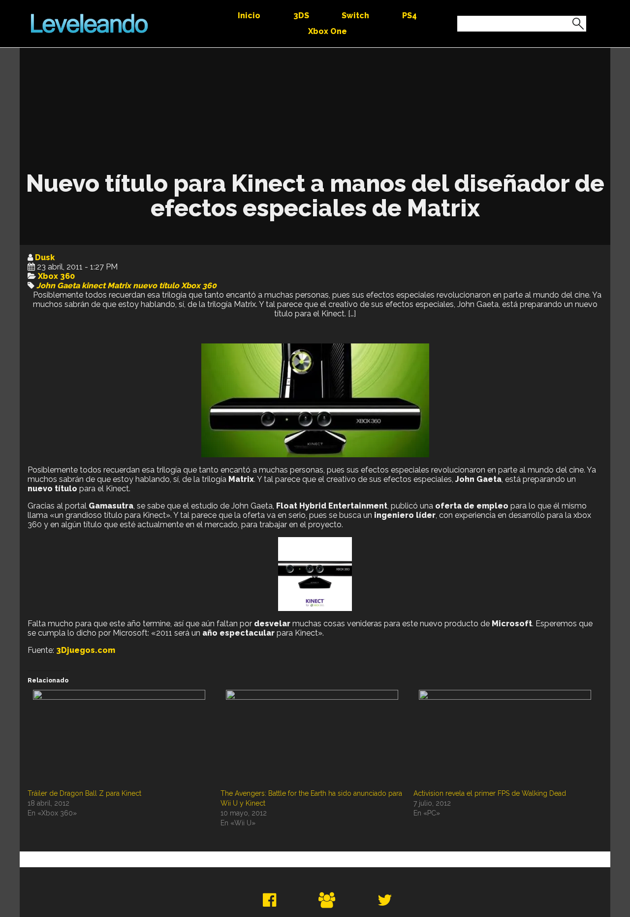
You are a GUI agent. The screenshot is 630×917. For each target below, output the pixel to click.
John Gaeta (58, 285)
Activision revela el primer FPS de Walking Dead (489, 793)
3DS (301, 15)
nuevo (145, 285)
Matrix (119, 285)
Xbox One (327, 31)
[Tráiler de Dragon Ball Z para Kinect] (119, 739)
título (169, 285)
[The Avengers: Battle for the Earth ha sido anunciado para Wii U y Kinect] (312, 739)
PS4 (409, 15)
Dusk (45, 257)
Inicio (249, 15)
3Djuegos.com (85, 650)
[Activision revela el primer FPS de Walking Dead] (505, 739)
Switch (355, 15)
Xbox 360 (56, 276)
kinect (93, 285)
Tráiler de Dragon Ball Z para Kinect (84, 793)
